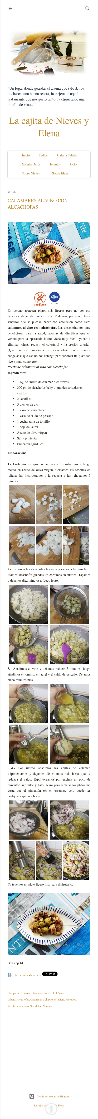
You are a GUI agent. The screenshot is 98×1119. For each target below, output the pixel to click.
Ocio (73, 164)
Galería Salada (67, 155)
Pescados (70, 999)
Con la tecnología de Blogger (53, 1096)
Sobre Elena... (61, 173)
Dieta (61, 999)
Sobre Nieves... (32, 173)
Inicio (26, 155)
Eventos (55, 164)
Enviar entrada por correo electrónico (43, 993)
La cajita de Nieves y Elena (49, 126)
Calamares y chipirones (43, 999)
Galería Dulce (31, 164)
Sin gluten (36, 1006)
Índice (43, 155)
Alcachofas (22, 999)
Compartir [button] (13, 993)
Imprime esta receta (28, 975)
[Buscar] (87, 7)
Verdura (47, 1006)
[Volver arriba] (51, 1110)
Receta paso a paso (18, 1006)
